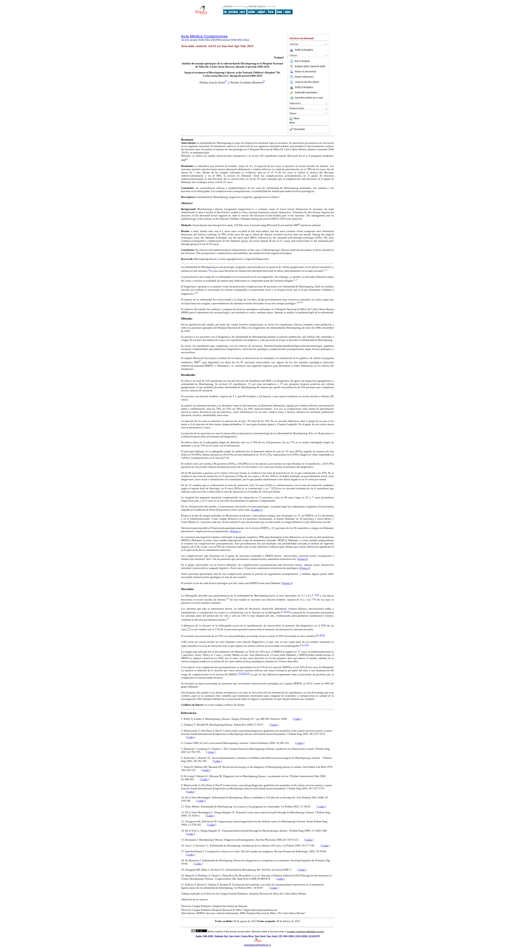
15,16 (286, 611)
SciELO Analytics (304, 49)
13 (239, 673)
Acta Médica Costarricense (204, 36)
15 (317, 635)
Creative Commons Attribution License (305, 931)
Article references (304, 76)
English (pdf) (302, 66)
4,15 (317, 594)
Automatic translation (306, 92)
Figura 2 (302, 558)
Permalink (299, 129)
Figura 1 (235, 531)
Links (297, 718)
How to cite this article (307, 82)
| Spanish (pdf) (317, 66)
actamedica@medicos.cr (257, 945)
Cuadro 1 (257, 509)
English (306, 61)
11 (307, 645)
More (296, 118)
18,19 (322, 635)
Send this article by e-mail (309, 97)
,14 (242, 673)
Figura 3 (286, 583)
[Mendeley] (291, 118)
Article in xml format (305, 71)
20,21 (247, 673)
